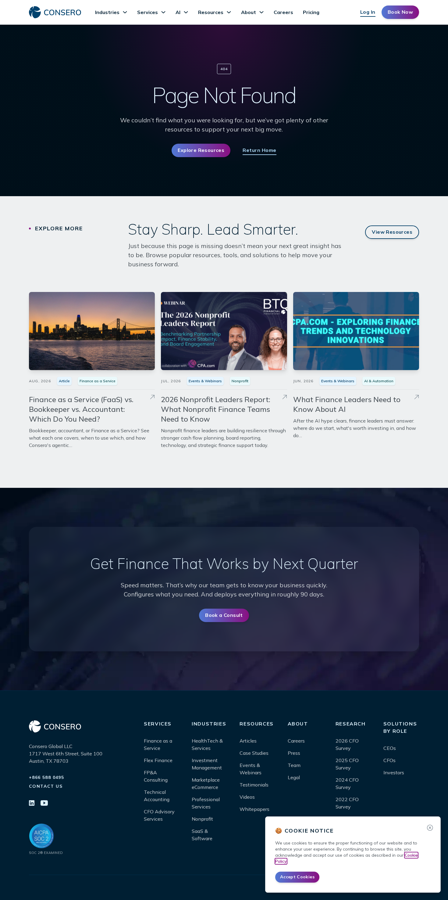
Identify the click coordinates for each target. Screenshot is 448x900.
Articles (248, 741)
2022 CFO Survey (347, 803)
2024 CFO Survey (347, 783)
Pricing (311, 12)
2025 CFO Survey (347, 764)
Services (147, 12)
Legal (294, 777)
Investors (393, 772)
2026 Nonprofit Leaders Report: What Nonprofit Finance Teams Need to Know (215, 409)
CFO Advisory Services (159, 815)
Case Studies (254, 753)
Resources (210, 12)
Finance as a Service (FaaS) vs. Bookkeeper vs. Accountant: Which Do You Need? (81, 409)
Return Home (259, 150)
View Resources (392, 232)
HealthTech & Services (207, 744)
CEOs (389, 748)
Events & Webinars (205, 381)
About (248, 12)
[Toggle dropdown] (125, 12)
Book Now (400, 12)
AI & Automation (378, 381)
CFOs (389, 760)
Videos (247, 797)
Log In (367, 12)
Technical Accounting (156, 795)
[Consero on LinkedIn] (31, 803)
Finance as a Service (98, 381)
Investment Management (207, 764)
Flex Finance (158, 760)
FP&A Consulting (156, 776)
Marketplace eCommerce (206, 783)
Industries (107, 12)
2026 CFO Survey (347, 744)
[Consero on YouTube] (44, 803)
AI (178, 12)
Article (64, 381)
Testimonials (254, 785)
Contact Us (45, 786)
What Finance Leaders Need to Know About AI (346, 404)
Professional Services (206, 803)
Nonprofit (240, 381)
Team (294, 765)
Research (351, 724)
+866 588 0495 (46, 777)
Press (294, 753)
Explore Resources (201, 150)
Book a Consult (224, 615)
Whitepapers (254, 809)
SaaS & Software (202, 834)
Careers (283, 12)
